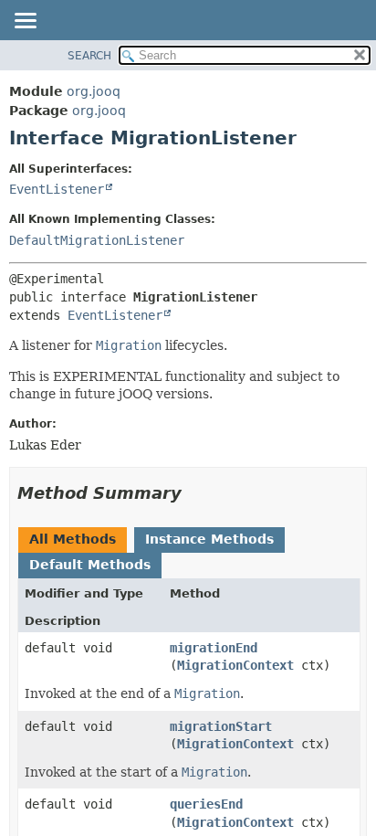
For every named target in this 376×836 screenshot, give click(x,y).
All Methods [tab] (72, 539)
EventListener (56, 189)
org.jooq (93, 91)
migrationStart (221, 726)
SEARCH (89, 55)
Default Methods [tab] (90, 564)
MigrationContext (235, 665)
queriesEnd (206, 804)
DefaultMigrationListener (96, 240)
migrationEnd (213, 647)
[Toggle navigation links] (24, 22)
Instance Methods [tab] (209, 539)
